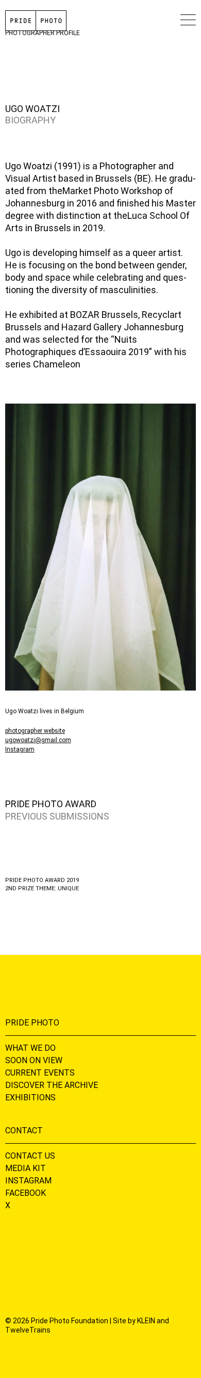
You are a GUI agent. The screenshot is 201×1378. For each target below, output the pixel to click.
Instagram (20, 749)
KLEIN (146, 1321)
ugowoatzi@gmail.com (38, 740)
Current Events (40, 1073)
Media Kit (25, 1168)
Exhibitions (30, 1097)
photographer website (35, 730)
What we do (30, 1048)
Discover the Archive (51, 1085)
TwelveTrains (28, 1330)
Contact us (30, 1156)
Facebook (25, 1193)
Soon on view (33, 1060)
